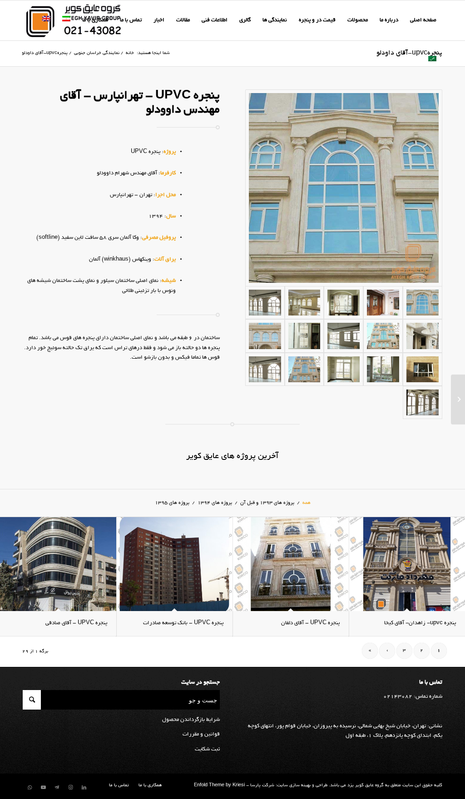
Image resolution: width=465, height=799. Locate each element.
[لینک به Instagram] (70, 787)
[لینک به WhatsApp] (29, 787)
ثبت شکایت (207, 749)
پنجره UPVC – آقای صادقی (76, 623)
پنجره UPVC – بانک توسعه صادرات (183, 623)
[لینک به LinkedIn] (84, 787)
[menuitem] (423, 20)
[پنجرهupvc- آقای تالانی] (458, 399)
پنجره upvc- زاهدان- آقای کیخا (420, 623)
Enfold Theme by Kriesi (219, 785)
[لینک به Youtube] (43, 787)
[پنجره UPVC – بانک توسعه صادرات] (174, 564)
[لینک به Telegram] (57, 787)
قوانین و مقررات (201, 734)
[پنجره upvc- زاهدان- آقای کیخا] (407, 564)
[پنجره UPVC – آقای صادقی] (58, 564)
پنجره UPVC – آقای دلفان (310, 623)
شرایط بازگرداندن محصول (191, 720)
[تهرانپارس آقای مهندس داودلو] (343, 187)
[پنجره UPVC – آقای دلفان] (290, 564)
